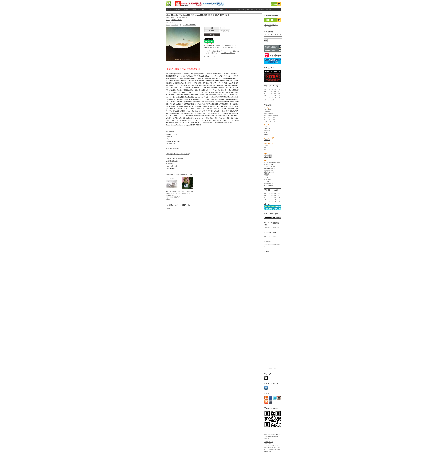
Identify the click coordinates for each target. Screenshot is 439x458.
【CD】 (173, 22)
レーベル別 (174, 24)
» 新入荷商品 (267, 109)
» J (265, 93)
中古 (234, 9)
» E (265, 91)
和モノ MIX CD (268, 185)
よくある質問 (260, 9)
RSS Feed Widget (273, 368)
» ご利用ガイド (268, 442)
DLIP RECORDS (268, 170)
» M (177, 17)
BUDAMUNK (268, 179)
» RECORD (267, 130)
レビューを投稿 (170, 168)
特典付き (204, 9)
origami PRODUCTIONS (189, 24)
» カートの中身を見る (270, 236)
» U (269, 97)
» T (265, 97)
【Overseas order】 (211, 56)
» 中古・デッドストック (271, 119)
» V (272, 97)
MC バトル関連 (268, 183)
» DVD (266, 132)
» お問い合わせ (268, 451)
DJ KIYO (266, 177)
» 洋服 (266, 145)
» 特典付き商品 (268, 113)
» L (272, 93)
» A (269, 89)
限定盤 (221, 9)
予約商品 (185, 9)
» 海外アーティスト (269, 121)
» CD (265, 126)
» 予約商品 (267, 111)
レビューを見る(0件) (171, 166)
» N (279, 93)
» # (265, 89)
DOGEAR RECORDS (269, 166)
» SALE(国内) (268, 155)
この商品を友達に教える (173, 161)
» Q (272, 95)
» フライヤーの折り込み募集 (272, 449)
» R (275, 95)
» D (279, 89)
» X (279, 97)
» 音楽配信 (267, 140)
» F (268, 91)
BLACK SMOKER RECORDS (272, 162)
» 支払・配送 (267, 443)
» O (265, 95)
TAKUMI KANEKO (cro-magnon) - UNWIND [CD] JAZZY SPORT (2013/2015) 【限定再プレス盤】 (173, 195)
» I (278, 91)
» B (272, 89)
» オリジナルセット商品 (271, 115)
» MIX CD (267, 128)
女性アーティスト (269, 172)
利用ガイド (241, 9)
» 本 (265, 149)
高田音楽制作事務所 (269, 168)
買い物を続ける (170, 163)
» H (275, 91)
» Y (265, 99)
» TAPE (266, 134)
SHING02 (266, 173)
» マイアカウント (269, 26)
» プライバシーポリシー (271, 445)
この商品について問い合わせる (174, 158)
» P (268, 95)
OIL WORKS (267, 181)
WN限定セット (194, 9)
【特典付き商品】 (176, 20)
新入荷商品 (177, 9)
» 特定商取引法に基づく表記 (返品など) (178, 154)
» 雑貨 (266, 147)
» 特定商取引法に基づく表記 (272, 447)
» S (279, 95)
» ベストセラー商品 (269, 117)
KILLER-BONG (268, 164)
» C (275, 89)
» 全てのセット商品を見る (271, 227)
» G (272, 91)
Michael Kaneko (183, 17)
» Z (268, 99)
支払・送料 (250, 9)
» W (275, 97)
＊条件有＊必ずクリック (229, 47)
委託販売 (268, 9)
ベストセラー (213, 9)
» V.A (272, 99)
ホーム (169, 9)
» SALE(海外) (268, 157)
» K (269, 93)
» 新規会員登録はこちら (271, 25)
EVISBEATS (267, 175)
